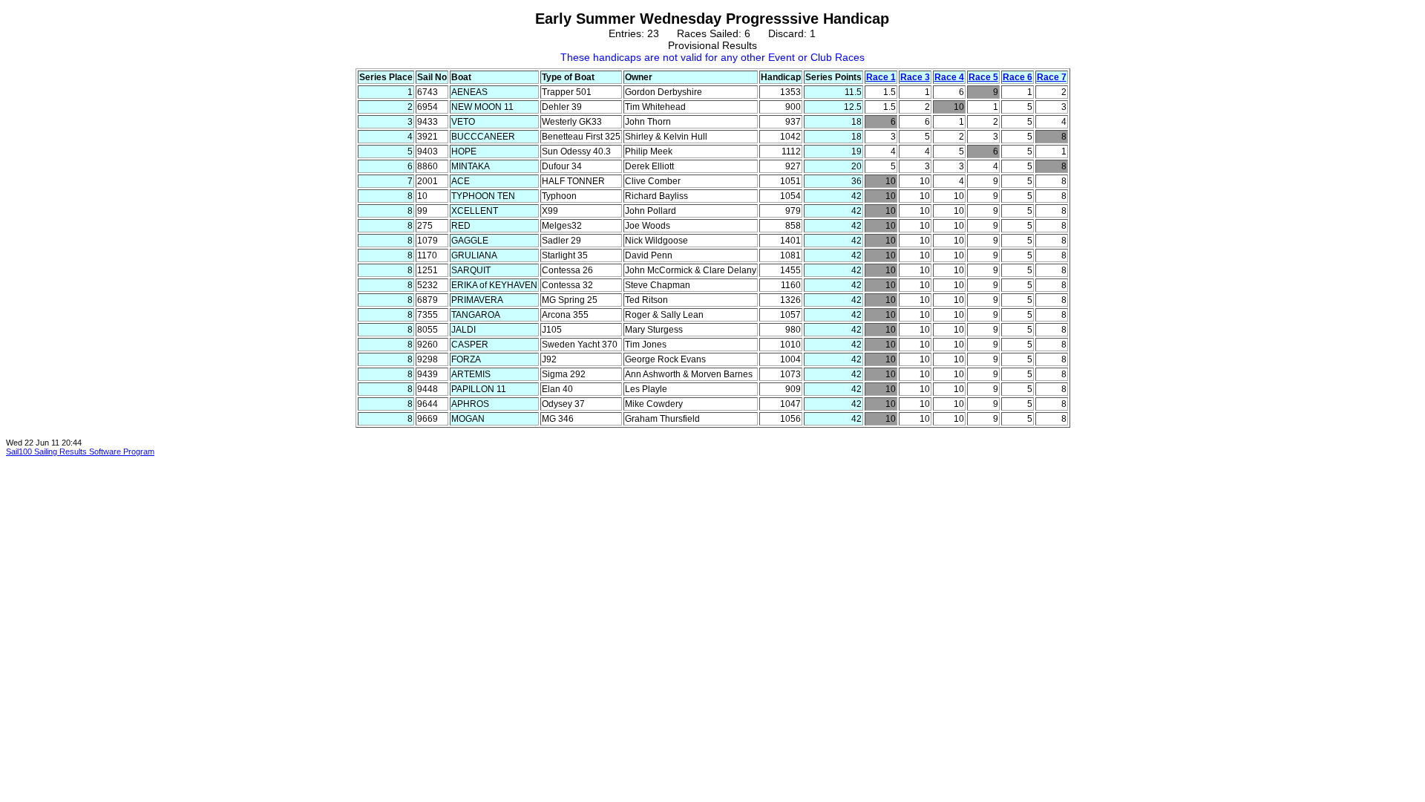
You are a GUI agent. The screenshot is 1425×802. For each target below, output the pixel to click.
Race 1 (881, 77)
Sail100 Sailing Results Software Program (80, 451)
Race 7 (1052, 77)
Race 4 (949, 77)
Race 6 (1017, 77)
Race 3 (915, 77)
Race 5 (983, 77)
